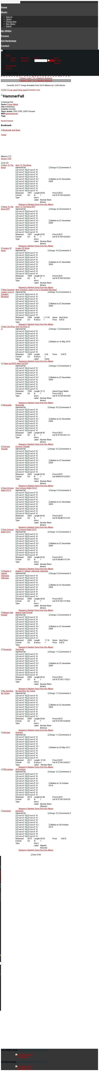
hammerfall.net (11, 114)
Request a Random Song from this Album (36, 204)
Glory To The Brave (23, 165)
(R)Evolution (20, 769)
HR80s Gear (24, 1057)
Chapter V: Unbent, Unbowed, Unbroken (31, 571)
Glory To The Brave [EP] (25, 207)
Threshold (19, 649)
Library (9, 19)
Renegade (19, 405)
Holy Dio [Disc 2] (22, 327)
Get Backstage (8, 41)
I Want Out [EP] (21, 363)
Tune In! (9, 17)
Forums (5, 36)
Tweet (3, 135)
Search (9, 26)
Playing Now (11, 22)
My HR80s (6, 31)
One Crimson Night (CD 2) (26, 488)
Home (4, 7)
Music (4, 12)
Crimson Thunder (22, 446)
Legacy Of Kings (22, 248)
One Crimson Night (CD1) (26, 529)
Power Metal (12, 104)
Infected (19, 732)
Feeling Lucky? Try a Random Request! (36, 78)
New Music (10, 24)
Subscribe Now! (24, 1069)
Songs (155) (6, 159)
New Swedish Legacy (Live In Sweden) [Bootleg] (36, 290)
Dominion (19, 811)
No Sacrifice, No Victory (25, 691)
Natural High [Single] (23, 612)
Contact (5, 46)
